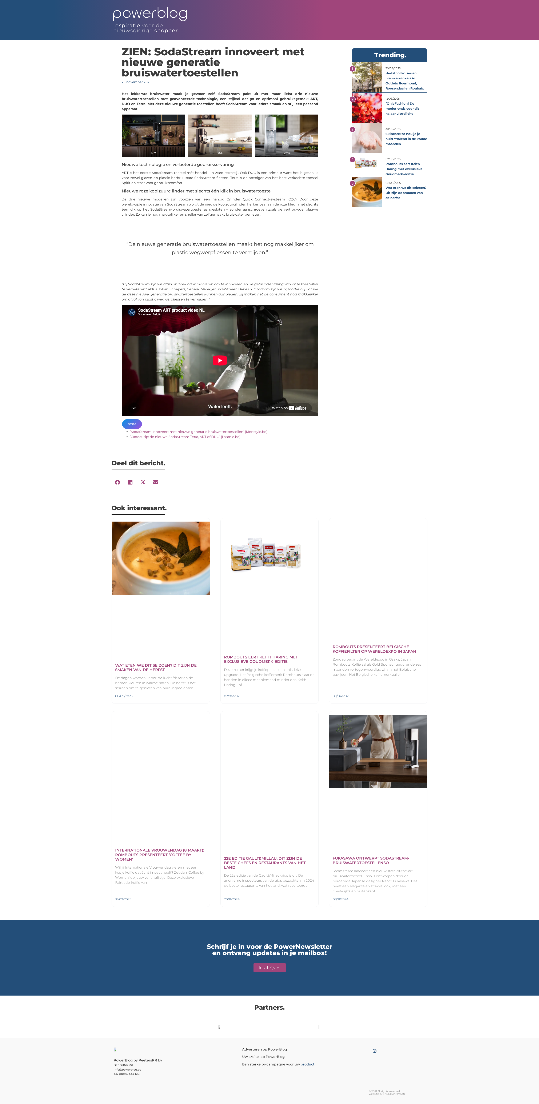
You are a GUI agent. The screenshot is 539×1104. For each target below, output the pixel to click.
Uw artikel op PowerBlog (263, 1057)
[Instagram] (375, 1051)
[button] (117, 482)
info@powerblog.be (127, 1069)
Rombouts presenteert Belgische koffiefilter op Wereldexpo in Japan (374, 649)
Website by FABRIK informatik (387, 1093)
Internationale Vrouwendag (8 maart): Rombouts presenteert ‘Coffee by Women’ (159, 855)
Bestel (132, 424)
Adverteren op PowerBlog (264, 1049)
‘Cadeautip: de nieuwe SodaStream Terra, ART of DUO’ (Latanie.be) (185, 437)
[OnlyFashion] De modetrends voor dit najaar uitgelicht (402, 108)
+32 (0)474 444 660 (127, 1074)
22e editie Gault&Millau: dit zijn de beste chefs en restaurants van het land (265, 863)
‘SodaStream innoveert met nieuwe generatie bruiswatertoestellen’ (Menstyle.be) (198, 432)
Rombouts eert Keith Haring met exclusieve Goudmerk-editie (404, 169)
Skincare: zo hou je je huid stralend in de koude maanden (406, 139)
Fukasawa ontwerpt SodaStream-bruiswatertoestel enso (371, 860)
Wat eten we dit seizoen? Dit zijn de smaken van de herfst (406, 193)
